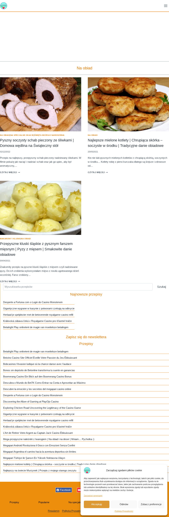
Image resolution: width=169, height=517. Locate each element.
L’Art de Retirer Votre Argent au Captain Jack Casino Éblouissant (38, 432)
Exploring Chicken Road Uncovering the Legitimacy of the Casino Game (42, 407)
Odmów (124, 504)
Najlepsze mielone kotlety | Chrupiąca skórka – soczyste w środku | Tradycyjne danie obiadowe (54, 464)
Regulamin (53, 510)
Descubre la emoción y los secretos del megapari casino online (37, 389)
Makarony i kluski (10, 239)
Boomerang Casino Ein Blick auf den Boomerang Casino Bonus (37, 376)
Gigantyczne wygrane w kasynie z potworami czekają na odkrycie (38, 308)
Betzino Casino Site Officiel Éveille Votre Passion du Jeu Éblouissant (40, 357)
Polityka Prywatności (124, 511)
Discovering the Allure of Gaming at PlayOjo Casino (31, 401)
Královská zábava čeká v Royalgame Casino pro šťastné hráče (37, 321)
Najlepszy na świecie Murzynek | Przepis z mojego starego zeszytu (39, 470)
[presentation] (40, 104)
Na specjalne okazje (22, 135)
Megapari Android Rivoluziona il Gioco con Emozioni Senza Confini (39, 445)
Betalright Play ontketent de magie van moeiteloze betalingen (35, 327)
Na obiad (5, 135)
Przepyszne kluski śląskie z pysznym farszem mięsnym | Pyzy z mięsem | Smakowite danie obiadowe (36, 249)
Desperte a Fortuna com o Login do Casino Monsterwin (33, 302)
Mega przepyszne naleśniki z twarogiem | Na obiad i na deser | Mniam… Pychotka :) (48, 439)
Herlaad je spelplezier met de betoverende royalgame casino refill (38, 314)
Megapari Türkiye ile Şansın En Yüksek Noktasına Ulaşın (34, 458)
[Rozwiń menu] (165, 6)
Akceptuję (96, 504)
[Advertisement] (84, 37)
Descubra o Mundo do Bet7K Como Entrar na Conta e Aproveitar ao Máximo (44, 382)
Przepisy (14, 502)
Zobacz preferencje (151, 504)
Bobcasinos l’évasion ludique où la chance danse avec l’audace (37, 364)
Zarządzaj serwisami (93, 496)
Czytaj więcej (10, 172)
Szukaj (161, 286)
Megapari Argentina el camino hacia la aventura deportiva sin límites (39, 451)
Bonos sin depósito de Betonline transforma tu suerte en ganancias (39, 370)
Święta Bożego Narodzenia (49, 135)
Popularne (43, 502)
